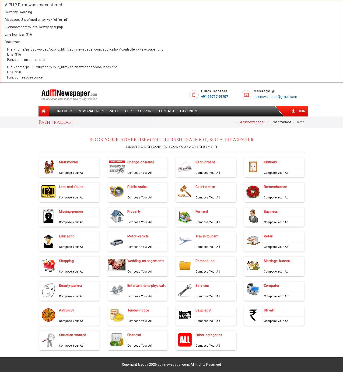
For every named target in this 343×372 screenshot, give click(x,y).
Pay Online (189, 111)
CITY (129, 111)
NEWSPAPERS (90, 111)
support (146, 111)
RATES (114, 111)
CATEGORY (64, 111)
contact (167, 111)
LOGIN (300, 111)
